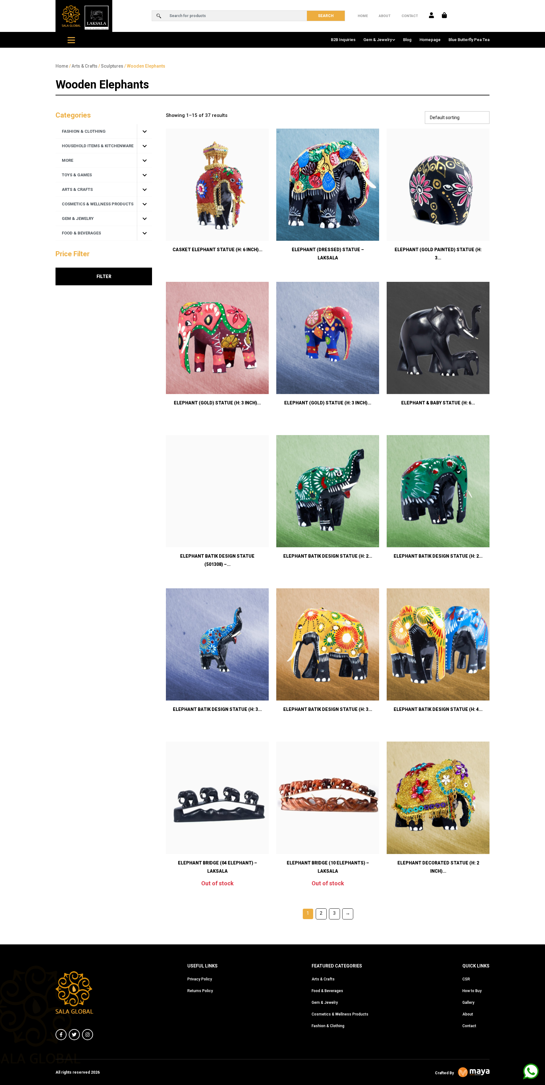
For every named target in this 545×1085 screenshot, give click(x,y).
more (67, 160)
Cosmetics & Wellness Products (340, 1014)
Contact (409, 16)
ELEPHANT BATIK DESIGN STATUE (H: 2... (327, 556)
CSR (466, 979)
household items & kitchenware (97, 145)
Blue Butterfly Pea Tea (468, 39)
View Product (327, 224)
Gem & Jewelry (377, 39)
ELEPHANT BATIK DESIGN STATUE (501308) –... (217, 560)
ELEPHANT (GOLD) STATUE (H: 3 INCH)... (217, 402)
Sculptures (112, 66)
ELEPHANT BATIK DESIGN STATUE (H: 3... (217, 709)
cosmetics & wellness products (97, 204)
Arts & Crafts (84, 66)
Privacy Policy (199, 979)
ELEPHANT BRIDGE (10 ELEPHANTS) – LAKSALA (328, 867)
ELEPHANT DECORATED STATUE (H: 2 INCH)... (438, 867)
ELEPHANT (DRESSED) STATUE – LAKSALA (328, 253)
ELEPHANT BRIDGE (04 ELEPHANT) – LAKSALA (217, 867)
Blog (407, 39)
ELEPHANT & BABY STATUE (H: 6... (438, 402)
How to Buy (472, 991)
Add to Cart (217, 224)
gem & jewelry (78, 218)
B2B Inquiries (343, 39)
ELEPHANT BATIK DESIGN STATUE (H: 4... (438, 709)
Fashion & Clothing (328, 1026)
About (384, 16)
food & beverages (81, 233)
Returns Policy (200, 991)
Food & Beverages (327, 991)
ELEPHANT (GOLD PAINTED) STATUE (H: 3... (438, 253)
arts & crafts (77, 189)
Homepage (430, 39)
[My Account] (431, 16)
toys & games (77, 175)
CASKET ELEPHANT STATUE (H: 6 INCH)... (217, 249)
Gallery (468, 1002)
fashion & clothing (84, 131)
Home (363, 16)
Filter (104, 276)
